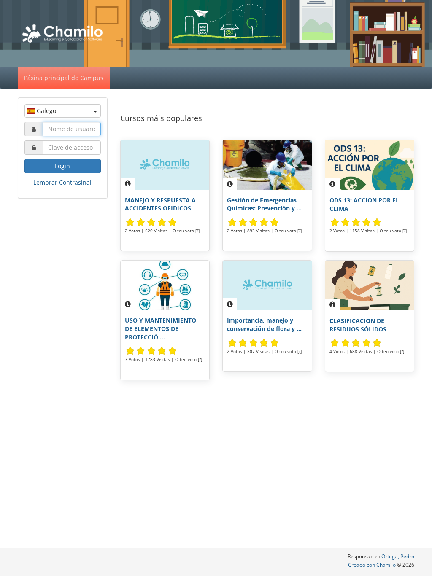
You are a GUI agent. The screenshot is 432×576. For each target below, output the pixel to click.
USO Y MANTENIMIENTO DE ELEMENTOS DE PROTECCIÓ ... (160, 328)
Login (62, 166)
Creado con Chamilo (372, 564)
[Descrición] (128, 184)
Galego (45, 111)
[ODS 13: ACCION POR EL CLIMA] (369, 165)
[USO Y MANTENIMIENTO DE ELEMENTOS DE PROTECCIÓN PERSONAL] (165, 285)
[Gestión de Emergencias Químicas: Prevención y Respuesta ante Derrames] (267, 165)
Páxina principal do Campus (63, 78)
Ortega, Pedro (397, 556)
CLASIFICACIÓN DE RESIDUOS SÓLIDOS (357, 325)
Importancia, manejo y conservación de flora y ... (264, 324)
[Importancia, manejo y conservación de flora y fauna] (267, 285)
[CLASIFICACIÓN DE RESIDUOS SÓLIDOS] (369, 285)
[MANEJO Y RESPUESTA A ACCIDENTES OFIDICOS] (165, 165)
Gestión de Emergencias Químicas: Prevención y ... (264, 204)
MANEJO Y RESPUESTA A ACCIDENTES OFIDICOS (160, 204)
